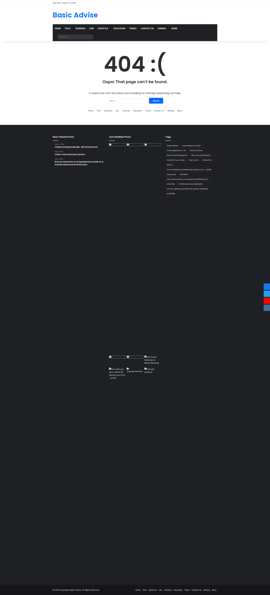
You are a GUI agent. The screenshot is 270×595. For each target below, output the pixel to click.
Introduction (207, 160)
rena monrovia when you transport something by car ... (188, 179)
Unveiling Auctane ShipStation (191, 184)
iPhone (169, 165)
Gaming (162, 28)
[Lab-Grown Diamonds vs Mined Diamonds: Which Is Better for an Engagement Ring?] (152, 360)
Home (58, 28)
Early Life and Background (177, 155)
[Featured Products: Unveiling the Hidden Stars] (152, 473)
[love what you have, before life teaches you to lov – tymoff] (117, 473)
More (174, 28)
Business (80, 28)
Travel (133, 28)
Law (91, 28)
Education (119, 28)
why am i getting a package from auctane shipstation (187, 189)
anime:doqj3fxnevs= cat (176, 150)
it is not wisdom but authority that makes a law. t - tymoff (189, 169)
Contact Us (147, 28)
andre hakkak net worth (191, 146)
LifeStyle (103, 28)
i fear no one (193, 160)
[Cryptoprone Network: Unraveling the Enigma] (135, 473)
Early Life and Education (200, 155)
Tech (67, 28)
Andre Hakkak (172, 146)
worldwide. (171, 193)
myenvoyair (171, 174)
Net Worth (184, 174)
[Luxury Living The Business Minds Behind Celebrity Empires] (135, 361)
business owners (196, 150)
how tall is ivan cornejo (176, 160)
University (171, 184)
